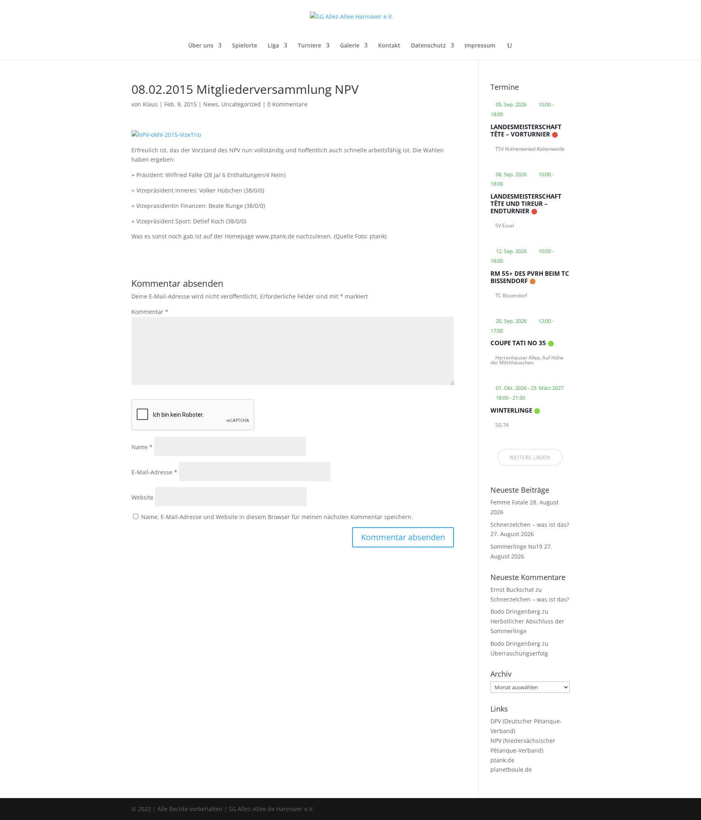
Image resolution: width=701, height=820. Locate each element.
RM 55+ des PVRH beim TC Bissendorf (529, 277)
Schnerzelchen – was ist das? (529, 524)
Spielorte (244, 46)
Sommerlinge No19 (516, 546)
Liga (273, 46)
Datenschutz (428, 46)
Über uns (200, 46)
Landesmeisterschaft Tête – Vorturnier (525, 130)
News (210, 104)
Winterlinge (511, 410)
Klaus (150, 104)
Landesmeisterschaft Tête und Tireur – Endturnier (525, 203)
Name (142, 447)
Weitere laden (530, 457)
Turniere (309, 46)
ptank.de (502, 760)
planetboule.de (511, 769)
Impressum (479, 46)
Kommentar (149, 312)
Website (142, 497)
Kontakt (389, 46)
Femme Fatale (509, 502)
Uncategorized (241, 104)
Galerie (349, 46)
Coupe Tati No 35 (518, 343)
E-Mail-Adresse (154, 472)
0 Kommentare (287, 104)
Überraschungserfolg (519, 653)
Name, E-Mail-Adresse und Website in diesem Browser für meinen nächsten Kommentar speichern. (277, 517)
